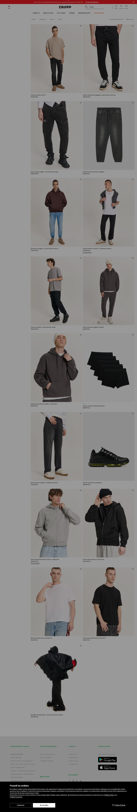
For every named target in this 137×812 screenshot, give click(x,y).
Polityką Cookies (109, 795)
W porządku (44, 805)
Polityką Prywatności (16, 797)
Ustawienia (20, 805)
